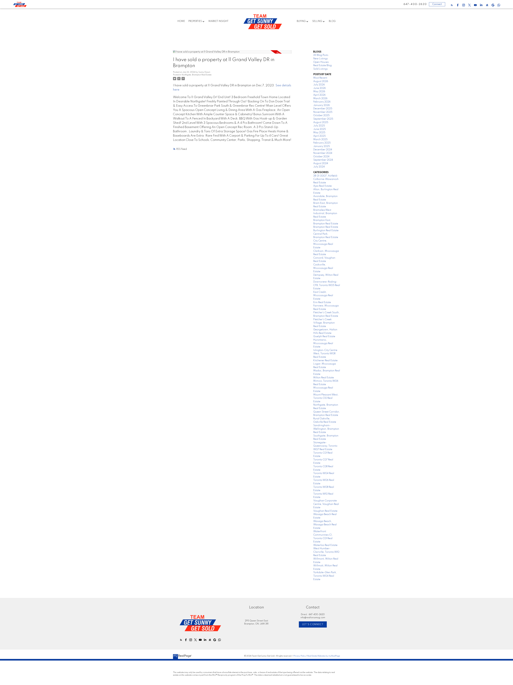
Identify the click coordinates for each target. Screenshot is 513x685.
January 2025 (321, 146)
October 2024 (321, 156)
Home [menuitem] (181, 21)
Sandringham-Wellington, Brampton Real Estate (326, 429)
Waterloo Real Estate (325, 545)
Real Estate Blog (322, 65)
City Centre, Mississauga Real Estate (323, 244)
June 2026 (319, 88)
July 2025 (319, 126)
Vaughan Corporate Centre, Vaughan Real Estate (326, 504)
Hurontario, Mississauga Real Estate (323, 343)
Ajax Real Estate (322, 186)
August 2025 (320, 122)
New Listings (320, 58)
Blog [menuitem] (332, 21)
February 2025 (322, 143)
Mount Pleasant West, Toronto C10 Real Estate (325, 398)
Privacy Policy (300, 656)
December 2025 (322, 108)
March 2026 (320, 98)
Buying (301, 21)
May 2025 (319, 132)
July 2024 (319, 167)
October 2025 (321, 115)
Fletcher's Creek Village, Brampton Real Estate (324, 323)
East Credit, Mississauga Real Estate (323, 295)
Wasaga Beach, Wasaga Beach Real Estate (325, 524)
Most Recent (320, 78)
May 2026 (319, 91)
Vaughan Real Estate (325, 511)
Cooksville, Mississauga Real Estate (323, 268)
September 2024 (323, 160)
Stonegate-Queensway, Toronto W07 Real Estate (325, 446)
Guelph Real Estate (324, 336)
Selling (317, 21)
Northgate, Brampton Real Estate (196, 75)
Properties (195, 21)
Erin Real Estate (322, 302)
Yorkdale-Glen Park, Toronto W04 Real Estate (325, 575)
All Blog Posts (320, 55)
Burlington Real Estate (326, 230)
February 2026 (322, 102)
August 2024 (320, 163)
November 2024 (322, 153)
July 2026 (319, 85)
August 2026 (320, 81)
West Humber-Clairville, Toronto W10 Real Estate (326, 552)
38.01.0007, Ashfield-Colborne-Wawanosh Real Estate (326, 179)
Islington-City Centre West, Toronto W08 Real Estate (325, 353)
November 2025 (322, 112)
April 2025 (319, 136)
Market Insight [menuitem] (218, 21)
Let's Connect (313, 624)
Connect (437, 4)
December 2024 (322, 149)
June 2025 (319, 129)
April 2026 (319, 95)
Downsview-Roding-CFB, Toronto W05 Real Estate (326, 285)
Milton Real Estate (323, 377)
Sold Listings (320, 69)
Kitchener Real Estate (325, 360)
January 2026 (321, 105)
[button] (451, 5)
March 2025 (320, 139)
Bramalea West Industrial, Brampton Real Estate (325, 213)
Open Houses (321, 62)
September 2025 (323, 119)
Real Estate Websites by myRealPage (323, 656)
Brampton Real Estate (325, 227)
